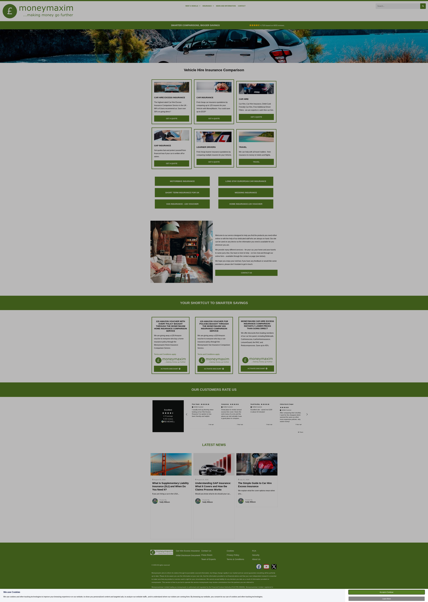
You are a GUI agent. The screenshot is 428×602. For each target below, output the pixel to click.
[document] (214, 301)
